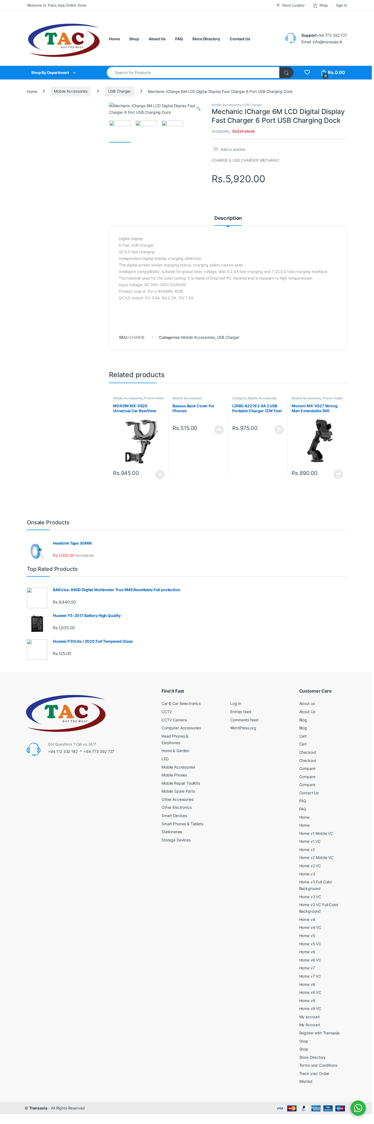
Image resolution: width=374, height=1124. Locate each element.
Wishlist (305, 1081)
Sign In (341, 5)
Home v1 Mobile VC (316, 833)
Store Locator (293, 5)
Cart (303, 736)
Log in (235, 703)
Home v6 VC (310, 960)
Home (114, 38)
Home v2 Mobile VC (316, 857)
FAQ (179, 38)
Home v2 (307, 849)
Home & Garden (175, 750)
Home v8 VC (310, 992)
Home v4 (307, 919)
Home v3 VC (310, 896)
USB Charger (119, 91)
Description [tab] (228, 218)
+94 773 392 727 (99, 751)
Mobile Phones (174, 775)
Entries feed (240, 711)
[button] (198, 108)
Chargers (239, 398)
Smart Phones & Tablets (182, 823)
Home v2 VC (310, 865)
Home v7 (307, 968)
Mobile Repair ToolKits (181, 783)
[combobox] (193, 72)
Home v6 (307, 951)
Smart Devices (174, 815)
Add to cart (160, 474)
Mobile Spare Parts (178, 791)
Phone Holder (154, 398)
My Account (309, 1024)
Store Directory (206, 38)
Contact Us (240, 38)
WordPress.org (243, 727)
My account (309, 1016)
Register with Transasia (319, 1033)
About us (307, 703)
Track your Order (314, 1073)
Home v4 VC (310, 927)
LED (165, 758)
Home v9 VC (310, 1008)
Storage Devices (176, 840)
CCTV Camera (174, 720)
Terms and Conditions (318, 1065)
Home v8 (307, 984)
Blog (303, 720)
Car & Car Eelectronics (181, 703)
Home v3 (307, 874)
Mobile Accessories (70, 91)
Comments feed (244, 720)
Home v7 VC (310, 976)
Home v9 (307, 1000)
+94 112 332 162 (63, 751)
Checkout (307, 752)
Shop (323, 5)
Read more (219, 429)
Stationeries (172, 831)
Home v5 (307, 935)
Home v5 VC (310, 943)
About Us (157, 38)
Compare (307, 768)
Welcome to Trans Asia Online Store (57, 5)
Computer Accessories (181, 727)
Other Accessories (178, 799)
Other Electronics (177, 807)
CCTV (167, 711)
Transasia (38, 1108)
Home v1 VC (310, 841)
